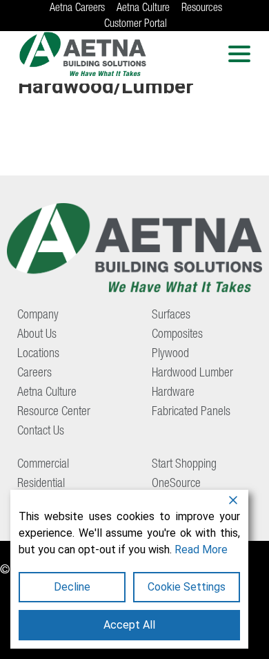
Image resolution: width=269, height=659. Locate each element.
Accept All (129, 624)
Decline (72, 586)
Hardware (173, 393)
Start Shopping (184, 465)
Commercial (43, 465)
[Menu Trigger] (239, 54)
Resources (201, 9)
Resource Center (53, 412)
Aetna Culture (143, 9)
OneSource (176, 484)
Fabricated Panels (191, 412)
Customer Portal (135, 24)
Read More (201, 549)
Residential (41, 484)
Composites (177, 335)
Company (38, 315)
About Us (37, 335)
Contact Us (40, 432)
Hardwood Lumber (192, 373)
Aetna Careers (77, 9)
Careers (34, 373)
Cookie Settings (187, 586)
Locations (38, 354)
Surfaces (171, 315)
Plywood (170, 354)
